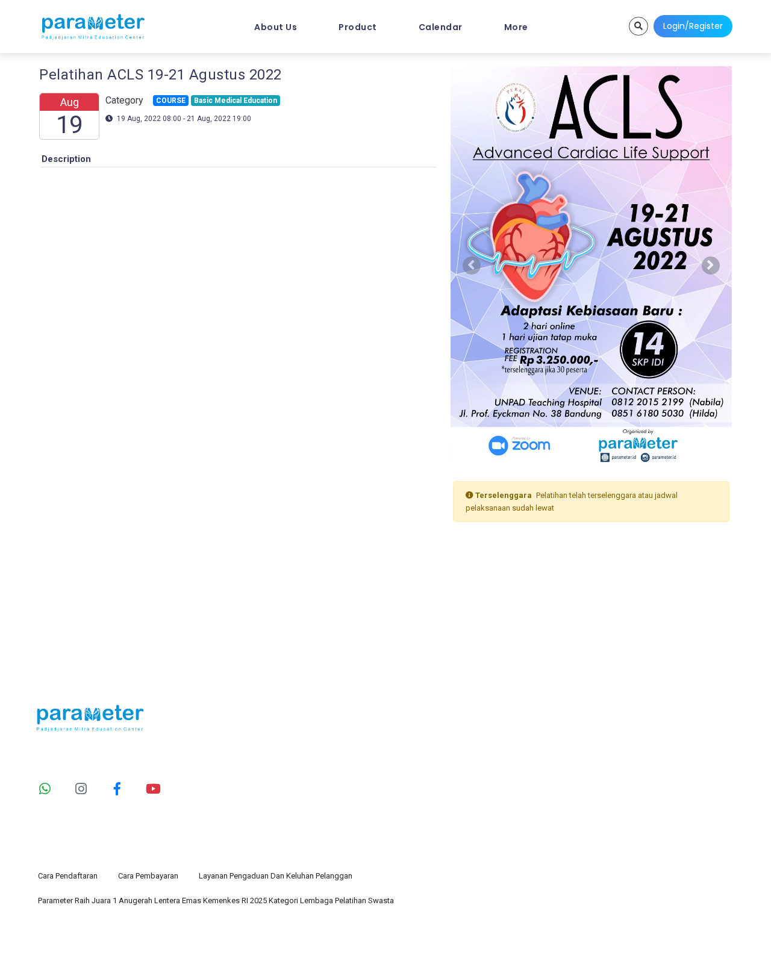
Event (585, 745)
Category (413, 745)
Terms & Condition (623, 935)
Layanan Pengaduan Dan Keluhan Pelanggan (275, 875)
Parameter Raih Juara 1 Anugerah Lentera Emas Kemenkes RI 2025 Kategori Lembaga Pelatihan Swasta (216, 900)
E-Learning (597, 793)
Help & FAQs (421, 793)
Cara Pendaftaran (68, 875)
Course (589, 769)
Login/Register (693, 26)
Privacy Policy (711, 935)
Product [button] (358, 27)
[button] (472, 265)
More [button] (516, 27)
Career (588, 816)
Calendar (441, 27)
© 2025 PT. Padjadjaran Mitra (168, 935)
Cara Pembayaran (148, 875)
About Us (275, 27)
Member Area (424, 816)
